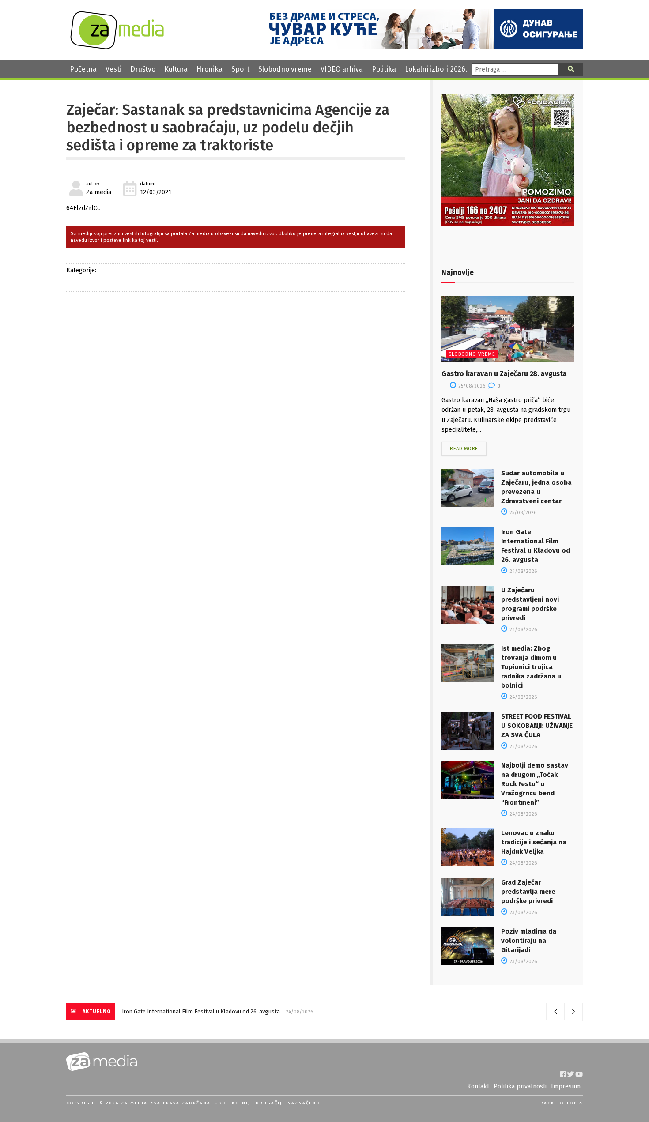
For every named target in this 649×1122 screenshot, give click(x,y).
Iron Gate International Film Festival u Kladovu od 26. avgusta (201, 1011)
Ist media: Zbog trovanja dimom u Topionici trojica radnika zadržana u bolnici (531, 666)
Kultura (176, 69)
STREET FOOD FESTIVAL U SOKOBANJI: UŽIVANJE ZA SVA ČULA (537, 725)
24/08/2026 (522, 571)
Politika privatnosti (520, 1086)
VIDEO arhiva (342, 69)
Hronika (209, 69)
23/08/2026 (522, 912)
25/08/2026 (471, 386)
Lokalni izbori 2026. (436, 69)
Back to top (559, 1103)
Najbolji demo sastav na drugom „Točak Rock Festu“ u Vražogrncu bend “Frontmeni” (534, 783)
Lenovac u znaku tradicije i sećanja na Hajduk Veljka (533, 842)
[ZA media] (117, 47)
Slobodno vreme (285, 69)
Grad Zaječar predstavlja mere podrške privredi (528, 891)
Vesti (113, 69)
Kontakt (478, 1086)
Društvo (142, 69)
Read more (464, 449)
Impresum (566, 1086)
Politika (384, 69)
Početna (83, 69)
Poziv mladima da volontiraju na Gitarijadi (528, 940)
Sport (240, 69)
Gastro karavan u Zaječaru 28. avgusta (504, 373)
